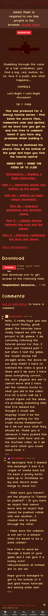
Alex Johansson (18, 458)
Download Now (24, 32)
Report (27, 605)
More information (14, 247)
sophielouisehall (15, 316)
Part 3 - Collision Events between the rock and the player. (24, 224)
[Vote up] (2, 316)
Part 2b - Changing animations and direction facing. (24, 210)
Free (16, 608)
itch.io (4, 605)
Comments (33, 614)
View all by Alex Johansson (16, 605)
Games (4, 608)
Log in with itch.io (14, 304)
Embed (33, 605)
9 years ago (27, 316)
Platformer (10, 608)
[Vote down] (2, 319)
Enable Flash (31, 25)
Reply (7, 454)
